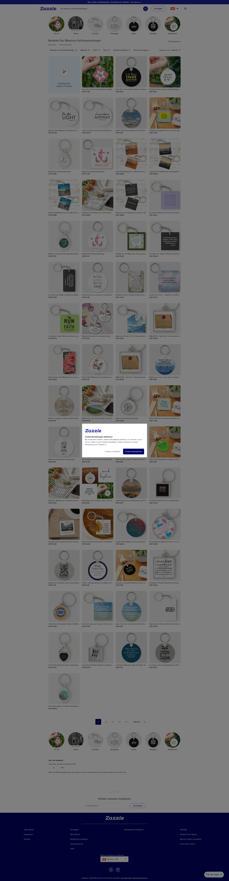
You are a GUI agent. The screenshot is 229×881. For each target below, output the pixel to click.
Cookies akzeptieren (133, 451)
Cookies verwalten (112, 451)
